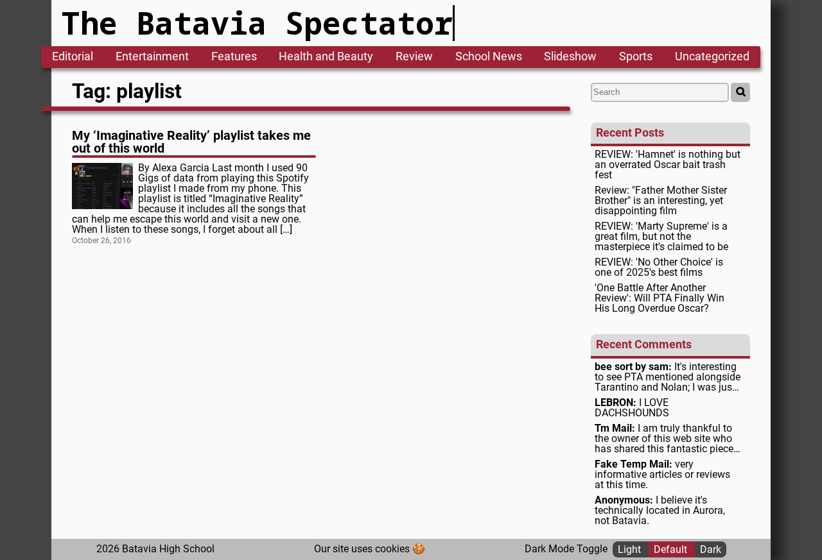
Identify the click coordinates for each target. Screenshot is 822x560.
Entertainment (152, 57)
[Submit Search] (740, 92)
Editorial (72, 57)
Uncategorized (712, 57)
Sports (635, 57)
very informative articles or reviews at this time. (662, 474)
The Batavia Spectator (257, 23)
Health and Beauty (326, 57)
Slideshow (570, 57)
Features (234, 57)
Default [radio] (672, 549)
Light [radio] (630, 549)
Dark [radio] (710, 549)
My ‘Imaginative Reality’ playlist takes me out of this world (191, 142)
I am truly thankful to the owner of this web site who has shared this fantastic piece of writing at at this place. (664, 438)
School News (488, 57)
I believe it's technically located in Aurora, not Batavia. (660, 510)
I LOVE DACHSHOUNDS (632, 408)
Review (414, 57)
